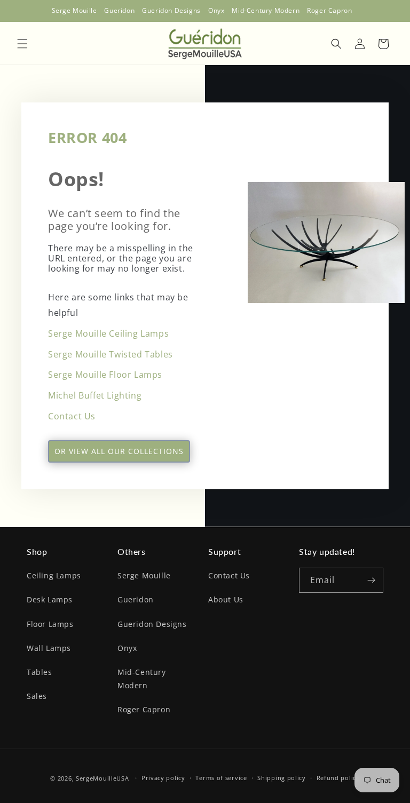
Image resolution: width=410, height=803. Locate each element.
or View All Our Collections (119, 451)
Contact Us (72, 416)
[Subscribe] (371, 580)
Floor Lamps (50, 624)
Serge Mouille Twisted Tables (110, 354)
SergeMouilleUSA (102, 778)
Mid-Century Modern (141, 678)
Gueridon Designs (152, 624)
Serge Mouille (144, 575)
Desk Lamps (50, 599)
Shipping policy (281, 778)
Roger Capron (143, 709)
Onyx (127, 648)
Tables (39, 672)
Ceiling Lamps (54, 575)
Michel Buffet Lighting (94, 395)
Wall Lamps (49, 648)
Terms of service (221, 778)
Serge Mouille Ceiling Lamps (108, 333)
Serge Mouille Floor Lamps (105, 374)
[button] (22, 43)
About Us (225, 599)
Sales (37, 696)
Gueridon (135, 599)
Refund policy (338, 778)
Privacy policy (163, 778)
